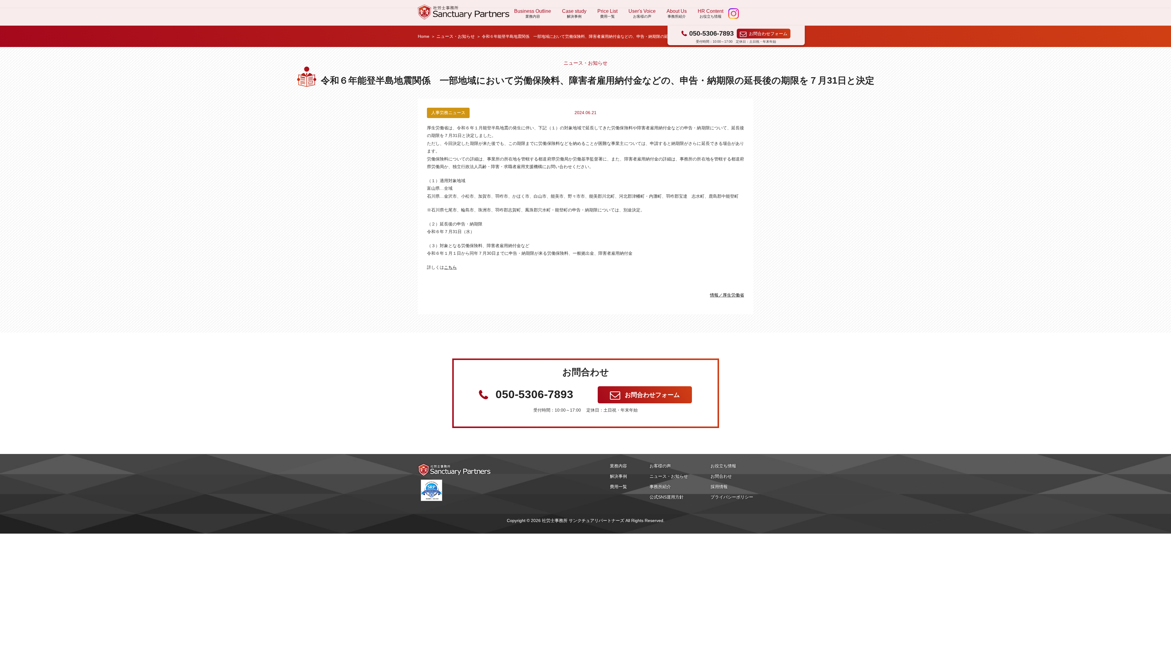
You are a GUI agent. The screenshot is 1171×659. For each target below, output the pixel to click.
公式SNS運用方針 (667, 497)
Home (423, 36)
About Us (677, 13)
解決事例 (618, 476)
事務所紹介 (660, 486)
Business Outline (532, 13)
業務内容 (618, 465)
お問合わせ (721, 476)
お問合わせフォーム (768, 33)
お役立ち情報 (723, 465)
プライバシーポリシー (732, 497)
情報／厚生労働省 (727, 295)
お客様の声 (660, 465)
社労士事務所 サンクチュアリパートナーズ (463, 12)
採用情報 (719, 486)
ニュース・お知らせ (455, 36)
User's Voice (642, 13)
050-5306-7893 (711, 33)
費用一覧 (618, 486)
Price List (607, 13)
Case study (574, 13)
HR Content (710, 13)
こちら (450, 267)
